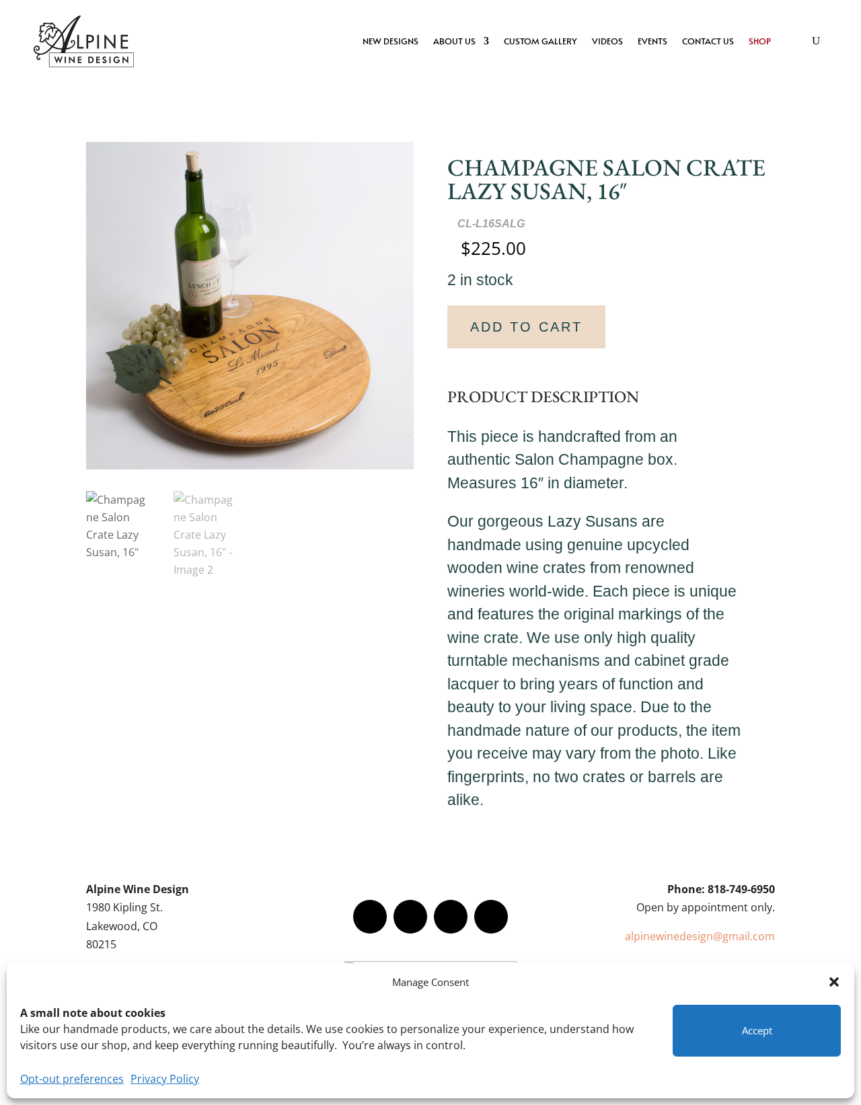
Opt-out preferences (72, 1078)
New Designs (390, 41)
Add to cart (526, 326)
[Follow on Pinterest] (491, 916)
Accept (757, 1030)
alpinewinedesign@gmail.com (700, 936)
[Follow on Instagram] (450, 916)
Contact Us (708, 41)
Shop (760, 41)
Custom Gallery (540, 41)
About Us (454, 41)
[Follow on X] (410, 916)
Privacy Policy (164, 1078)
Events (652, 41)
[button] (834, 982)
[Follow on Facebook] (369, 916)
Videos (607, 41)
